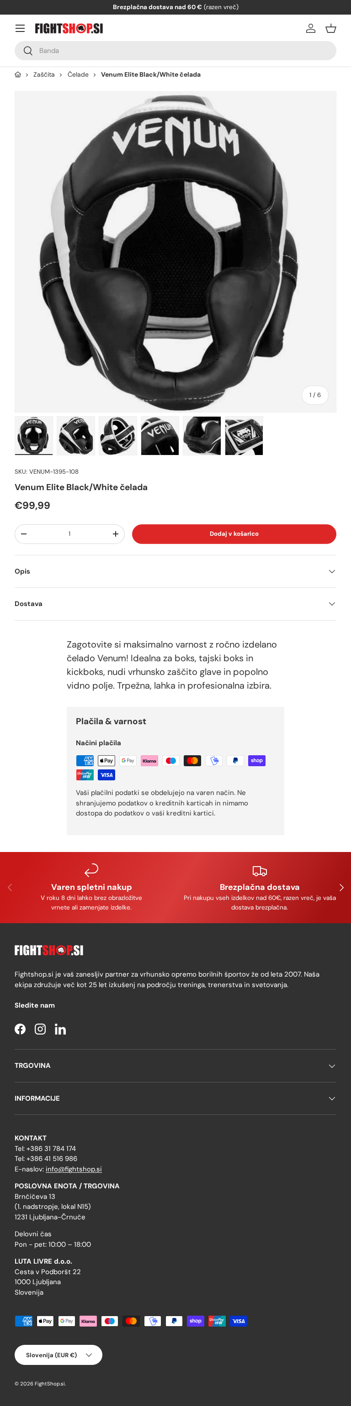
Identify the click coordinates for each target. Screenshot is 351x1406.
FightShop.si (50, 1383)
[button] (331, 28)
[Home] (18, 74)
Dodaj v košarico (234, 534)
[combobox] (175, 50)
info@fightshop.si (74, 1169)
